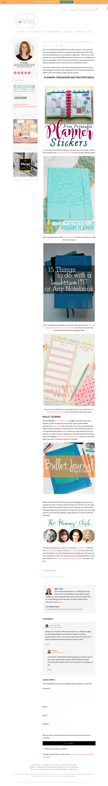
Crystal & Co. (81, 548)
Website (46, 724)
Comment (47, 688)
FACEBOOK (50, 609)
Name (45, 707)
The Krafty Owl (61, 421)
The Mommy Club (54, 576)
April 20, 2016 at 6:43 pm (56, 627)
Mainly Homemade (26, 20)
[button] (54, 2)
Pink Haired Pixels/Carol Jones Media (80, 782)
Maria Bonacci (53, 625)
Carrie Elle (73, 550)
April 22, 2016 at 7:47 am (58, 652)
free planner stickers (64, 153)
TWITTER (58, 609)
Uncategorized (61, 576)
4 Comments (60, 45)
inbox (60, 602)
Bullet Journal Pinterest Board (68, 437)
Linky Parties (47, 576)
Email (45, 715)
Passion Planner (69, 237)
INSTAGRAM (78, 609)
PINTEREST (68, 609)
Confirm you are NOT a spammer (55, 749)
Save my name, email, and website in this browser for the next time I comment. (67, 736)
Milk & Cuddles (52, 550)
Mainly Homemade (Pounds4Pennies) (37, 782)
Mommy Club (57, 426)
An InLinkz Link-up (49, 570)
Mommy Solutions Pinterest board (70, 558)
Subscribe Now (66, 2)
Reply (47, 644)
